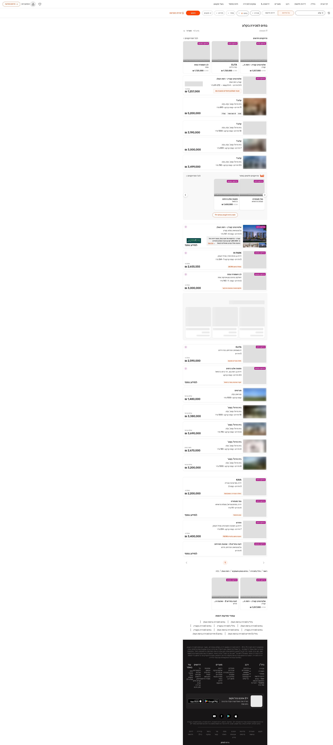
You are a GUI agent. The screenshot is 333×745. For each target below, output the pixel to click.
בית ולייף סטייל (207, 673)
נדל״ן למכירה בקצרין (226, 626)
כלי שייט (246, 679)
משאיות (246, 672)
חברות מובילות (198, 673)
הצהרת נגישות (251, 733)
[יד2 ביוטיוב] (214, 716)
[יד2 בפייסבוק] (221, 716)
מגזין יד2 (190, 679)
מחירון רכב (230, 677)
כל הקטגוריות (197, 669)
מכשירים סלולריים (219, 673)
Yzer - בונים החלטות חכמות (258, 680)
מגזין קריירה (198, 684)
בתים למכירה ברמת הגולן (214, 622)
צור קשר (216, 733)
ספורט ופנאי (217, 677)
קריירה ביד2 (199, 733)
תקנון (260, 731)
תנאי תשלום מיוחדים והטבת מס (227, 91)
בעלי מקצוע (190, 676)
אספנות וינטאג (207, 669)
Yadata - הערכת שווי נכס (257, 684)
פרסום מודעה (10, 4)
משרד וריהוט (205, 679)
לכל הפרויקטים (191, 38)
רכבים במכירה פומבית (228, 673)
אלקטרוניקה (217, 670)
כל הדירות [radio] (286, 13)
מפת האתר (224, 733)
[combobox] (309, 13)
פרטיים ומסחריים (245, 669)
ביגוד (220, 679)
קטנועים (246, 677)
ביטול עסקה (208, 733)
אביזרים (231, 670)
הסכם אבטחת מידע (233, 734)
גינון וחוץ (207, 677)
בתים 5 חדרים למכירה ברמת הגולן (207, 634)
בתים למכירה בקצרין (202, 626)
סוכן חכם (197, 687)
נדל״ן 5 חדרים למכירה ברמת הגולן (243, 634)
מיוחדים (231, 668)
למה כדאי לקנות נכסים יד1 (225, 215)
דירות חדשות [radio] (270, 13)
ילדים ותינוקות (219, 682)
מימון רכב (230, 679)
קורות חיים (197, 681)
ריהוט (220, 668)
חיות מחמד (190, 672)
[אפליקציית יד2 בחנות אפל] (236, 716)
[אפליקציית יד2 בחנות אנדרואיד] (228, 716)
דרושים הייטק (198, 678)
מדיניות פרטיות (242, 733)
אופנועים (245, 675)
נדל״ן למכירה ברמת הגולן (242, 622)
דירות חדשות (190, 733)
